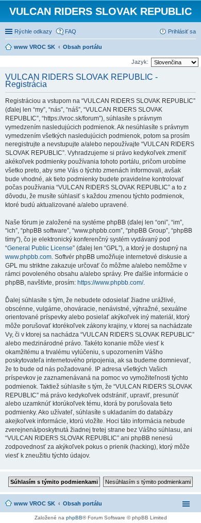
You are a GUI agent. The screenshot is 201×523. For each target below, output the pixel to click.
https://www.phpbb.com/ (110, 282)
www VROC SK (34, 503)
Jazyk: (139, 62)
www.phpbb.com (28, 256)
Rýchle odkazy (33, 31)
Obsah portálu (82, 503)
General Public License (40, 248)
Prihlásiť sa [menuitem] (182, 31)
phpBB (74, 517)
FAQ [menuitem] (70, 31)
